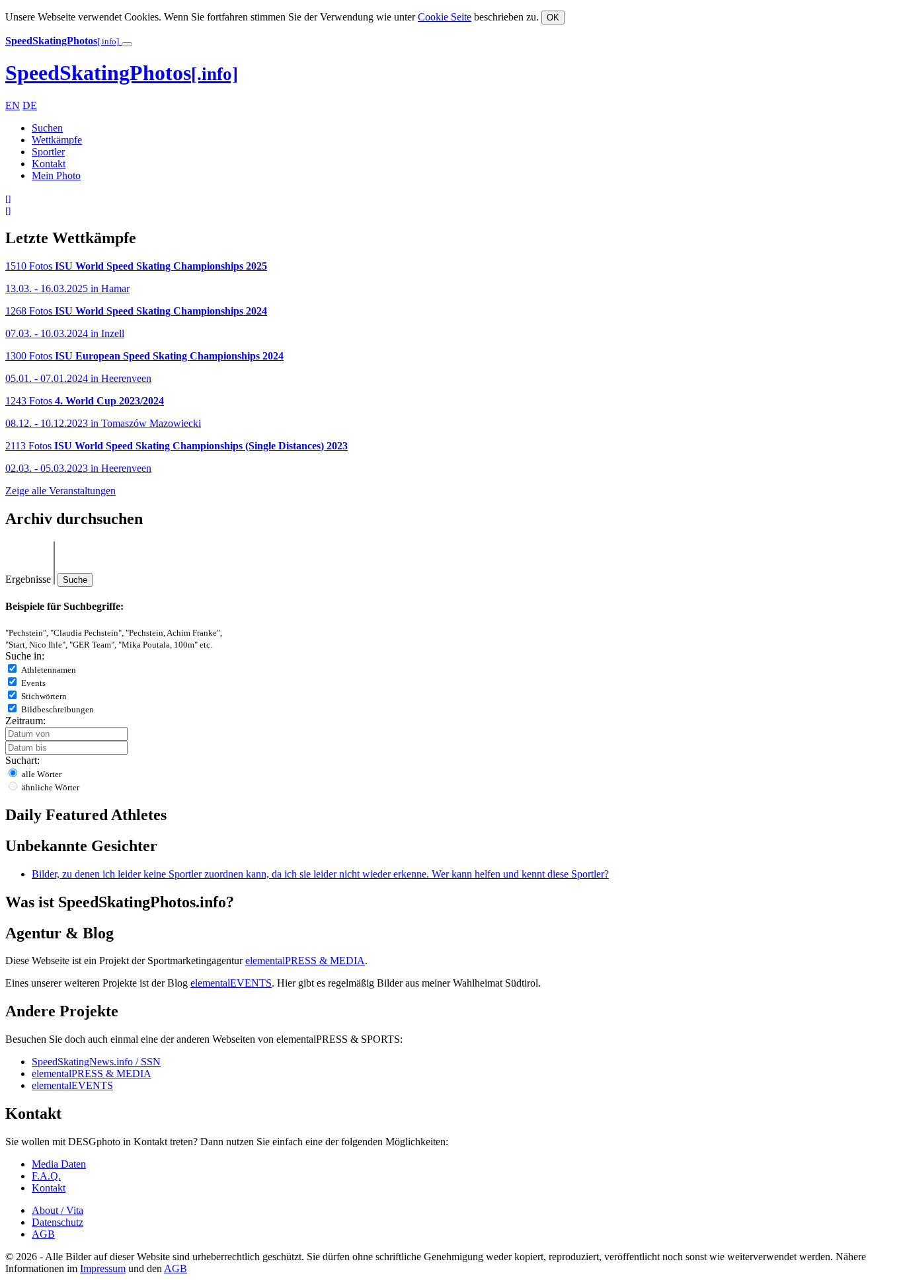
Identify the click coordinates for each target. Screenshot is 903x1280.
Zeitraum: (25, 720)
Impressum (103, 1268)
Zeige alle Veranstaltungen (60, 490)
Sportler (48, 151)
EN (12, 105)
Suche (75, 580)
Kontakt (48, 163)
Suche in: (24, 655)
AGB (43, 1234)
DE (29, 105)
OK (553, 17)
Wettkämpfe (57, 139)
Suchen (47, 127)
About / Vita (57, 1210)
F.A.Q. (46, 1176)
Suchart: (22, 760)
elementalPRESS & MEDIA (305, 960)
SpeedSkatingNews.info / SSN (96, 1061)
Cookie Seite (444, 16)
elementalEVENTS (231, 983)
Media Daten (59, 1164)
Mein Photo (56, 175)
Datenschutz (57, 1222)
